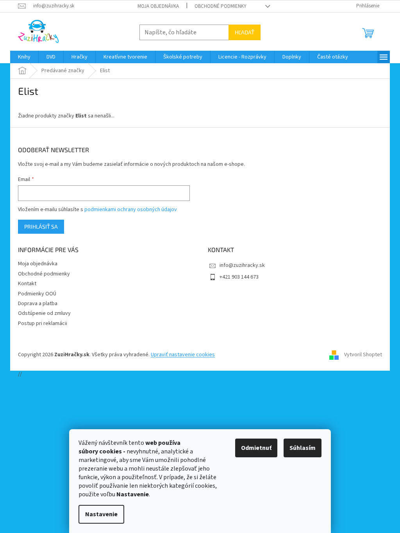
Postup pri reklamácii (42, 323)
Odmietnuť (256, 448)
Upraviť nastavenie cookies (183, 355)
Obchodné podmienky (220, 6)
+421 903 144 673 (239, 277)
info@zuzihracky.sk (242, 265)
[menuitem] (24, 57)
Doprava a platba (37, 303)
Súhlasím (302, 448)
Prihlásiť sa (41, 226)
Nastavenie (101, 514)
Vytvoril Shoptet (363, 355)
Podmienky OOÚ (37, 294)
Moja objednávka (158, 6)
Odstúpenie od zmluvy (44, 313)
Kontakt (27, 284)
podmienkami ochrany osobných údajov (130, 209)
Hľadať (244, 32)
